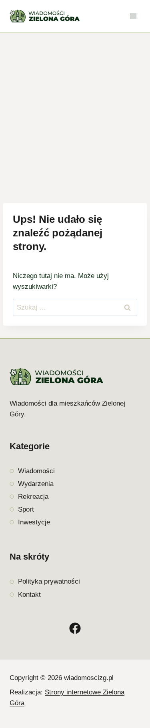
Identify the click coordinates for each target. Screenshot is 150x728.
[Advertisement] (75, 111)
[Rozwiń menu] (133, 16)
